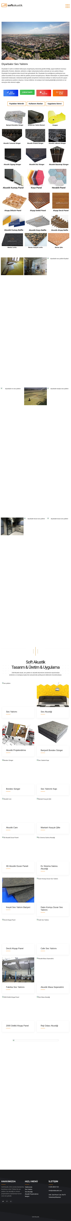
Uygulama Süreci (55, 104)
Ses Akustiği (29, 1191)
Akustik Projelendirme (31, 1194)
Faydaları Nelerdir (16, 104)
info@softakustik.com (55, 1190)
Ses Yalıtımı (28, 1189)
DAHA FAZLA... (45, 713)
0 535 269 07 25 (54, 1187)
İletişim (27, 1196)
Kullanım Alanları (36, 104)
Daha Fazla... (10, 713)
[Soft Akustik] (12, 5)
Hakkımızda (28, 1187)
